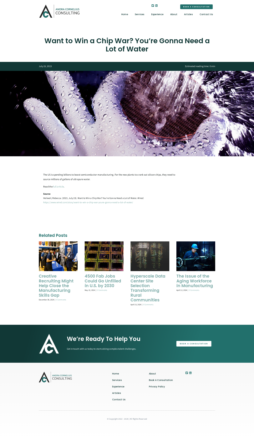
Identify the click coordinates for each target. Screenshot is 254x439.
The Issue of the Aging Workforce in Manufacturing (194, 281)
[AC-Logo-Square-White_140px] (56, 372)
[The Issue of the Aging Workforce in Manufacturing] (195, 242)
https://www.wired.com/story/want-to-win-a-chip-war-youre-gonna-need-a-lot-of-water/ (88, 202)
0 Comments (61, 299)
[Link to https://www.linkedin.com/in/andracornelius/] (156, 5)
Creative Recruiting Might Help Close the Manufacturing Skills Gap (56, 285)
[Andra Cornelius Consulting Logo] (59, 5)
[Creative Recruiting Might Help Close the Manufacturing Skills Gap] (58, 242)
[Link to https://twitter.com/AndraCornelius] (153, 5)
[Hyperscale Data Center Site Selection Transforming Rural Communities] (150, 242)
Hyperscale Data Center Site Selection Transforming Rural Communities (148, 288)
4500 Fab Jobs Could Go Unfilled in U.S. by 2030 (103, 281)
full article (58, 186)
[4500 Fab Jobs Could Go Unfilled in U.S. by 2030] (104, 242)
